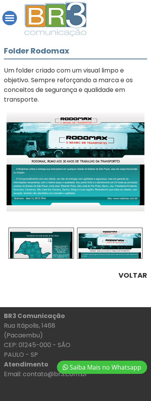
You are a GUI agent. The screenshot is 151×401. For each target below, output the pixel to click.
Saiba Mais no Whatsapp (104, 367)
